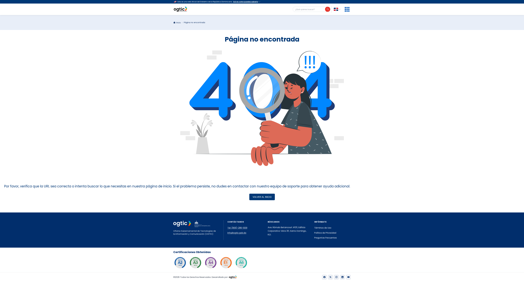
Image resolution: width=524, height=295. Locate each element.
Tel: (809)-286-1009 (237, 227)
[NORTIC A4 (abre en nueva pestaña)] (211, 263)
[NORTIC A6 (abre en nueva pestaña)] (241, 263)
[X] (330, 277)
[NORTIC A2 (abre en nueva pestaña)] (180, 263)
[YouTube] (348, 277)
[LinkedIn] (342, 277)
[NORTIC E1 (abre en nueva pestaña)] (226, 263)
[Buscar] (327, 9)
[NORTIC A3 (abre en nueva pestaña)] (195, 263)
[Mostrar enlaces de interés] (347, 9)
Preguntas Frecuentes (325, 237)
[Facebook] (324, 277)
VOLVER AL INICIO (262, 197)
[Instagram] (336, 277)
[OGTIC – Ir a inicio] (180, 9)
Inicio (178, 22)
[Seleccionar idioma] (337, 9)
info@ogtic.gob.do (236, 232)
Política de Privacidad (325, 232)
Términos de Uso (322, 227)
